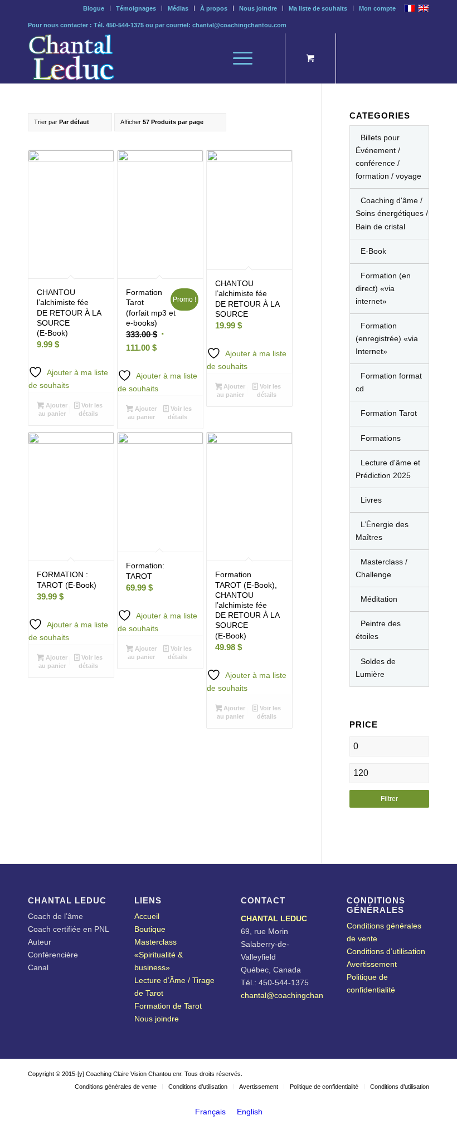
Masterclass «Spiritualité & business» (158, 954)
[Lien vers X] (354, 58)
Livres (371, 499)
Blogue (93, 8)
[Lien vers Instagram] (387, 58)
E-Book (373, 251)
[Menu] (237, 58)
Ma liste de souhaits (318, 8)
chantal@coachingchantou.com (239, 25)
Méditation (379, 598)
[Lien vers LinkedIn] (370, 58)
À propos (213, 8)
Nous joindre (258, 8)
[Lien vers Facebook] (420, 58)
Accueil (146, 916)
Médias (178, 8)
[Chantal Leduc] (71, 58)
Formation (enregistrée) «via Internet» (387, 338)
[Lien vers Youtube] (404, 58)
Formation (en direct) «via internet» (383, 288)
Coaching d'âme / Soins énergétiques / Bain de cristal (392, 213)
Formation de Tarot (168, 1005)
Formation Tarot (389, 413)
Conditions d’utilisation (386, 951)
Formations (381, 438)
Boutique (150, 929)
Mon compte (377, 8)
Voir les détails (91, 409)
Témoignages (136, 8)
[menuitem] (93, 8)
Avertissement (372, 964)
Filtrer (389, 799)
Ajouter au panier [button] (52, 409)
